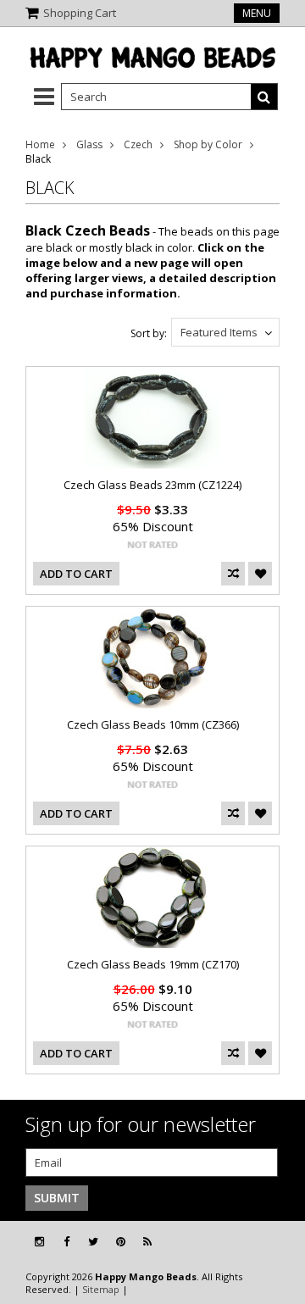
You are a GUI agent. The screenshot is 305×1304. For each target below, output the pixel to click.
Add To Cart (76, 573)
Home (40, 144)
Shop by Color (208, 144)
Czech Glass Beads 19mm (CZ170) (153, 964)
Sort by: (148, 333)
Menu (256, 13)
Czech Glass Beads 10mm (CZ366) (153, 724)
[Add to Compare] (233, 573)
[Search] (264, 96)
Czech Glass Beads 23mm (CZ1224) (152, 484)
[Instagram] (39, 1241)
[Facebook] (66, 1241)
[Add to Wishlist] (260, 573)
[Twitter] (93, 1241)
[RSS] (147, 1241)
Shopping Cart (79, 12)
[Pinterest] (120, 1241)
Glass (89, 144)
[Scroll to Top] (279, 1242)
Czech (138, 144)
